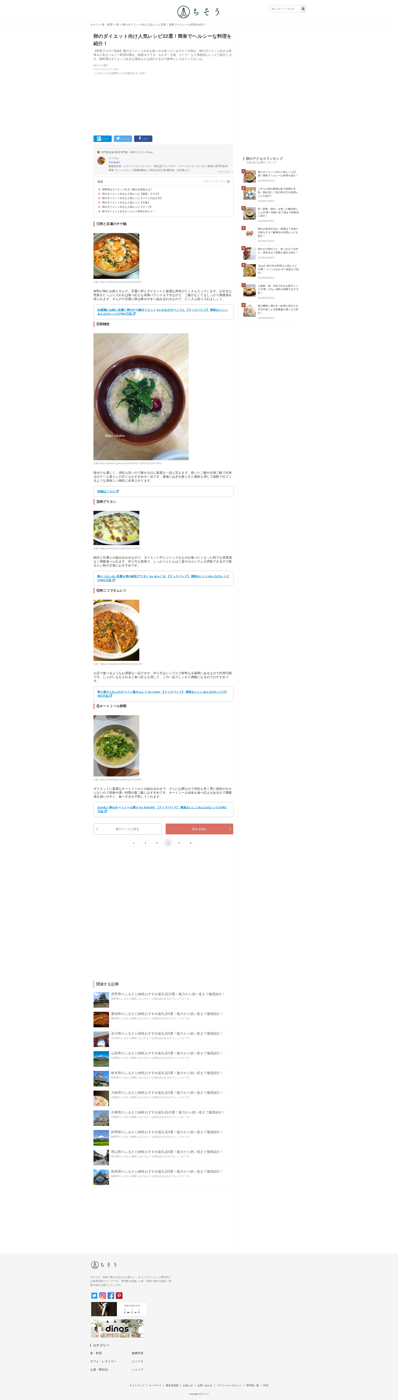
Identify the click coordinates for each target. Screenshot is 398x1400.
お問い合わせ (204, 1385)
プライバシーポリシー (229, 1385)
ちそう (94, 24)
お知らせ (188, 1385)
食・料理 (107, 24)
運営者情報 (172, 1385)
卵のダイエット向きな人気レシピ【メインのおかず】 (132, 198)
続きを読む (199, 829)
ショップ (137, 1369)
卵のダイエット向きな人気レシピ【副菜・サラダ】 (131, 193)
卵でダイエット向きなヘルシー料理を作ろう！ (128, 211)
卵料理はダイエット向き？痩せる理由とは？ (127, 189)
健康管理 (137, 1353)
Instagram (114, 162)
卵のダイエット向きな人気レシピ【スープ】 (127, 206)
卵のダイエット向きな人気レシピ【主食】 (126, 202)
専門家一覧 (252, 1385)
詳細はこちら (106, 491)
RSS (265, 1385)
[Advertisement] (163, 104)
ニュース (137, 1361)
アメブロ (114, 158)
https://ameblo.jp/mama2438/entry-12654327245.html (130, 463)
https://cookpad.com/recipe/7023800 (121, 779)
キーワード (155, 1385)
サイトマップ (136, 1385)
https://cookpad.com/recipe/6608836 (121, 282)
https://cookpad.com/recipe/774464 (120, 548)
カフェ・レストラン (103, 1361)
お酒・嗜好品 (99, 1369)
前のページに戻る (127, 829)
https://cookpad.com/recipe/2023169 (121, 664)
